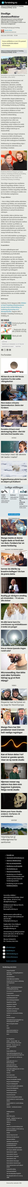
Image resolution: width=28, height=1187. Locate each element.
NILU (8, 1034)
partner (18, 346)
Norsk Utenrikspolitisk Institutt (14, 1097)
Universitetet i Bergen (12, 1154)
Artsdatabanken (11, 976)
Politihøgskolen (10, 1111)
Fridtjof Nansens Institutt (13, 995)
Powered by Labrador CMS (14, 1183)
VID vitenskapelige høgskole (14, 1173)
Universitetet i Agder (12, 1152)
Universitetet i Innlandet (13, 1156)
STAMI (8, 1132)
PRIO (8, 1114)
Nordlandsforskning (12, 1077)
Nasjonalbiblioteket (11, 1051)
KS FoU (8, 1015)
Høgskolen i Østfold (12, 1004)
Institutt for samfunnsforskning (15, 1013)
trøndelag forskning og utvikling (13, 344)
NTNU (8, 1048)
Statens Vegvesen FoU (12, 1135)
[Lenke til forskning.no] (12, 2)
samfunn (4, 341)
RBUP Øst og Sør (11, 1116)
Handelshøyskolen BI (12, 997)
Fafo (8, 985)
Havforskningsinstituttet (13, 1000)
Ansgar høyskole (11, 970)
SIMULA (9, 1122)
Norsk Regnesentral (12, 1092)
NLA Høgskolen (10, 1039)
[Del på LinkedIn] (7, 350)
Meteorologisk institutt (12, 1023)
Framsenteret (10, 993)
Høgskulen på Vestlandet (13, 1008)
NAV (8, 1026)
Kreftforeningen (11, 1017)
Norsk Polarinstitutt (11, 1090)
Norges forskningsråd (12, 1083)
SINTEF (8, 1124)
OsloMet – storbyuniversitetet (14, 1107)
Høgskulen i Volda (11, 1006)
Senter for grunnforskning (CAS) (15, 1126)
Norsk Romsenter (11, 1094)
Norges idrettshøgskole (12, 1088)
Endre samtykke (11, 961)
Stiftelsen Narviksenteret (13, 1137)
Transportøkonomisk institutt (14, 1147)
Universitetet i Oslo (11, 1158)
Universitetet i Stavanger (13, 1161)
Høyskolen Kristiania (12, 1011)
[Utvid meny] (26, 2)
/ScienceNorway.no (12, 957)
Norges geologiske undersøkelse (15, 1086)
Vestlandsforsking (11, 1169)
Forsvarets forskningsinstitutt (14, 991)
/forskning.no (10, 950)
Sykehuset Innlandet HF (13, 1141)
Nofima (8, 1072)
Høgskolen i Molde (11, 1002)
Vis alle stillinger (14, 514)
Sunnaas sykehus (11, 1139)
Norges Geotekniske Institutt (14, 1079)
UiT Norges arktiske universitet (14, 1149)
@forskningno (10, 947)
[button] (2, 492)
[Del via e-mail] (10, 350)
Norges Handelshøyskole (13, 1081)
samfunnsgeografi (8, 346)
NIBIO (8, 1028)
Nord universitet (11, 1075)
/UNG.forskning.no (12, 954)
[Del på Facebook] (2, 350)
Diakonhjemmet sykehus (13, 979)
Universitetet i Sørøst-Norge (14, 1163)
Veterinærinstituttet (11, 1171)
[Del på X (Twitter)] (5, 350)
